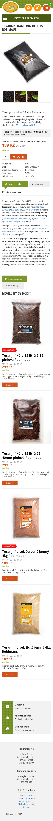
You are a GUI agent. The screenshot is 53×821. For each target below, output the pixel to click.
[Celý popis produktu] (25, 125)
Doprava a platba (26, 795)
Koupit (19, 156)
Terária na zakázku (26, 798)
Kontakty (26, 807)
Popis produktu (14, 184)
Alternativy (13, 285)
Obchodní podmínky (26, 804)
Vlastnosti (39, 184)
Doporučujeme (14, 278)
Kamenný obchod (26, 801)
